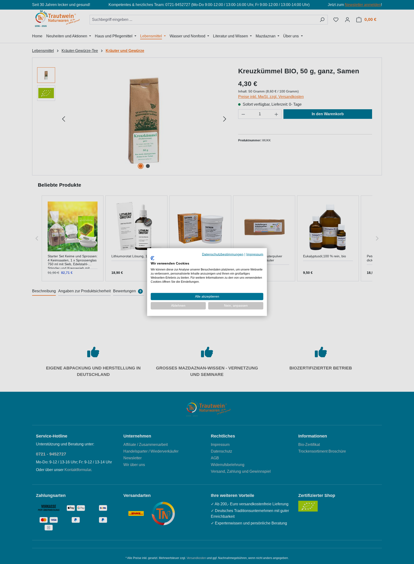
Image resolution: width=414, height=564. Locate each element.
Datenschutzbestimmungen (222, 254)
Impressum (254, 254)
